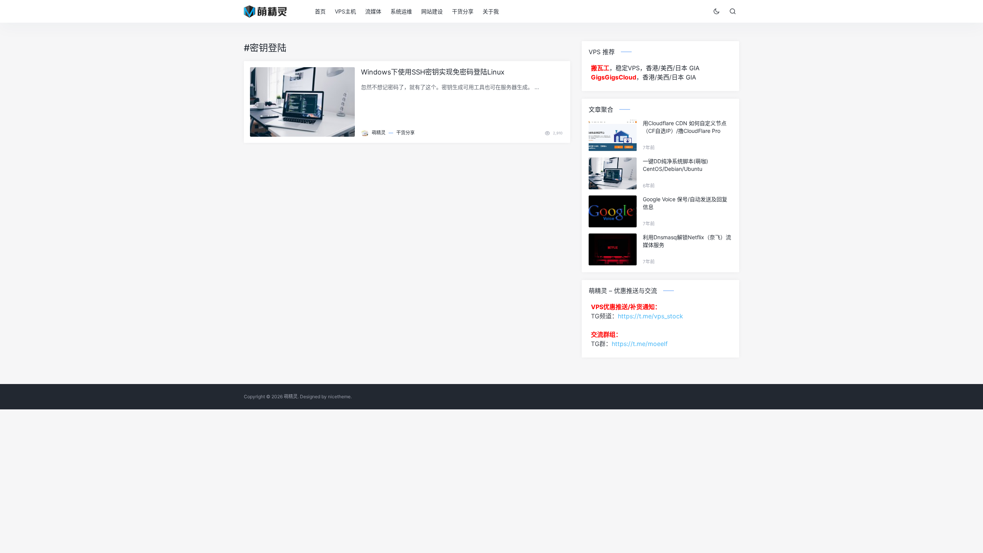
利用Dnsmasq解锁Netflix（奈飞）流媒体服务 (687, 241)
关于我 (491, 11)
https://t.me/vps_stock (650, 316)
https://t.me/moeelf (640, 344)
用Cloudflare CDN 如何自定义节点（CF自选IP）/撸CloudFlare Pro (684, 127)
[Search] (732, 11)
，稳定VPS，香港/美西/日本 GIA (645, 68)
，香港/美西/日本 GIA (643, 77)
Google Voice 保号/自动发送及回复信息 (685, 203)
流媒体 (373, 11)
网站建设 (432, 11)
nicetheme (339, 396)
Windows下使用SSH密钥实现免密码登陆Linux (433, 72)
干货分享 (462, 11)
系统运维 (401, 11)
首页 (320, 11)
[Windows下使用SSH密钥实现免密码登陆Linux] (302, 102)
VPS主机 (345, 11)
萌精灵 (379, 133)
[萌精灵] (270, 10)
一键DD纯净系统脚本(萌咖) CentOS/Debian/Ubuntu (675, 165)
